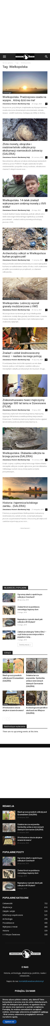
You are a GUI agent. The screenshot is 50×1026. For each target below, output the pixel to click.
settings (44, 1012)
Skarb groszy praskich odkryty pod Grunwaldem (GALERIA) (13, 678)
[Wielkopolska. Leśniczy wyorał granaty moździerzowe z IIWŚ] (25, 288)
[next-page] (8, 718)
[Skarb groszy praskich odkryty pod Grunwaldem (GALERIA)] (13, 665)
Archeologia (7, 93)
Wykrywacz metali (9, 196)
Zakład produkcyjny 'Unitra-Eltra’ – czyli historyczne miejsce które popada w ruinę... (31, 634)
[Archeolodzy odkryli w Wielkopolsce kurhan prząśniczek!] (25, 239)
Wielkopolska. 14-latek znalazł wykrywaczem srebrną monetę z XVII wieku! (24, 203)
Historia (5, 498)
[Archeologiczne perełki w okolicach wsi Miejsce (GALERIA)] (37, 698)
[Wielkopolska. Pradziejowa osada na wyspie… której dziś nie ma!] (25, 82)
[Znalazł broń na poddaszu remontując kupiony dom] (9, 610)
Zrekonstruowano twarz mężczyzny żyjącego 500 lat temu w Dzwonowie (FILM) (24, 403)
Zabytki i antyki (8, 348)
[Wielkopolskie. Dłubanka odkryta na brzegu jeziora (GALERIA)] (25, 438)
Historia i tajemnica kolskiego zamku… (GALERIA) (20, 504)
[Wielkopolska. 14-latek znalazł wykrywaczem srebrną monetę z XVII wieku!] (25, 186)
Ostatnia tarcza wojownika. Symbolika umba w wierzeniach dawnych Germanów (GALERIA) (35, 680)
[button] (4, 56)
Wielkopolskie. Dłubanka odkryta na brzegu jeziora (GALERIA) (23, 455)
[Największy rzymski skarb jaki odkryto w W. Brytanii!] (9, 622)
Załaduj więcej (24, 645)
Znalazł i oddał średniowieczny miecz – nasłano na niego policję (22, 354)
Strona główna (8, 63)
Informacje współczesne (11, 299)
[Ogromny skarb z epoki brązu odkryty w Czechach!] (9, 597)
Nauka (5, 396)
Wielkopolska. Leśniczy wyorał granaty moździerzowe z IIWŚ (21, 305)
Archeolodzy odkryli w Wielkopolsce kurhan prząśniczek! (24, 255)
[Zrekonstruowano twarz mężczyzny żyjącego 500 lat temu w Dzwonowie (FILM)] (25, 385)
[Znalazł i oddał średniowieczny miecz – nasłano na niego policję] (25, 338)
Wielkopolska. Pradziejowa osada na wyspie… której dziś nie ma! (24, 98)
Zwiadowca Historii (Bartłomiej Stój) (16, 104)
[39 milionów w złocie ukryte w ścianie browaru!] (13, 698)
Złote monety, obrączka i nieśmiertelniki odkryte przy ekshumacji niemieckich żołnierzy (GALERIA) (22, 149)
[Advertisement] (25, 26)
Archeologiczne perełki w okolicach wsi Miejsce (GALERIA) (36, 710)
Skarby (5, 672)
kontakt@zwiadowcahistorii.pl (31, 981)
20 (46, 360)
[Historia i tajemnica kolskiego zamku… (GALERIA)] (25, 488)
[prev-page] (4, 718)
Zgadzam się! (9, 1022)
